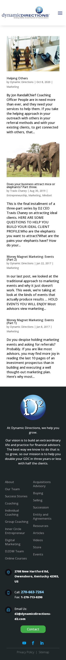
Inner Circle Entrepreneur (15, 531)
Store (37, 547)
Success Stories (16, 496)
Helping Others (17, 78)
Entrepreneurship (17, 195)
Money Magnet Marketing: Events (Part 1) (30, 321)
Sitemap (44, 652)
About (9, 482)
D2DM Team (14, 551)
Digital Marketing (12, 542)
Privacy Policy (25, 652)
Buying (38, 493)
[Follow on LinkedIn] (41, 643)
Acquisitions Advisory (42, 484)
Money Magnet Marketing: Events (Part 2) (30, 258)
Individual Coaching (12, 512)
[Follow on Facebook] (33, 643)
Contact (33, 629)
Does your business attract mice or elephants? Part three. (31, 185)
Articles (38, 533)
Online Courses (16, 558)
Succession (41, 507)
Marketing (13, 86)
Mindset (47, 195)
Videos (38, 540)
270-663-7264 (32, 591)
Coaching (11, 503)
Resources (40, 526)
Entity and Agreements (42, 516)
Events (38, 554)
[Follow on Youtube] (24, 643)
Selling (37, 500)
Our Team (12, 489)
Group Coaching (16, 521)
